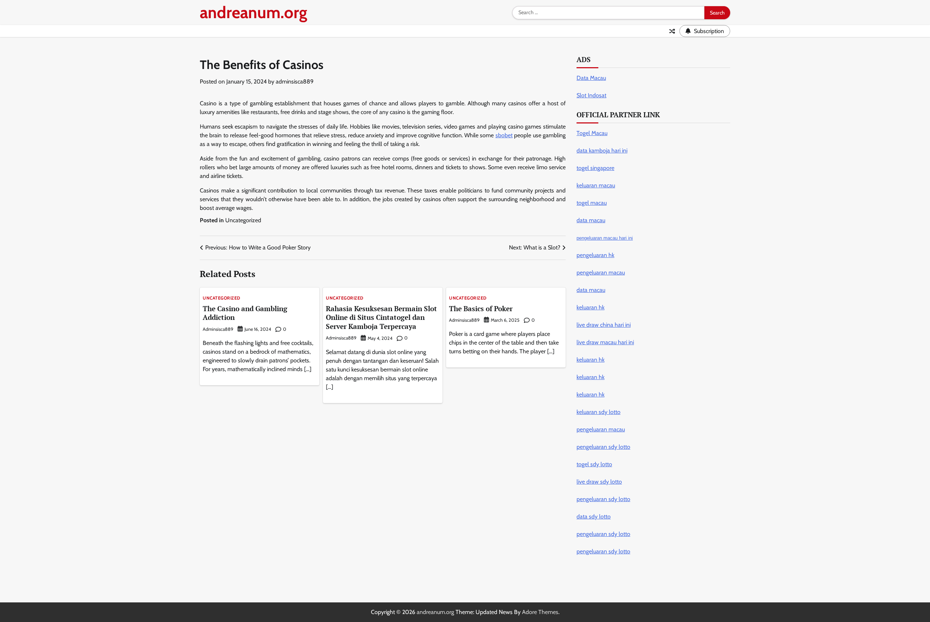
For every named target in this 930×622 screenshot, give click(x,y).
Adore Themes (540, 612)
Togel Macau (592, 133)
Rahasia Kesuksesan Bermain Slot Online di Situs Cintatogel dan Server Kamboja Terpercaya (381, 317)
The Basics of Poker (481, 308)
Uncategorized (243, 220)
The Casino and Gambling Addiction (245, 313)
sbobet (504, 135)
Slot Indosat (591, 95)
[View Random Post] (672, 31)
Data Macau (591, 77)
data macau (591, 289)
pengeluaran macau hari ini (605, 238)
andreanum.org (253, 12)
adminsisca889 (295, 81)
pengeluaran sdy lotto (603, 551)
